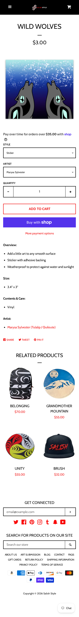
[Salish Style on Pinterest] (32, 523)
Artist (7, 163)
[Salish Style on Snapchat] (55, 523)
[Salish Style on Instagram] (39, 523)
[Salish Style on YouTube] (63, 523)
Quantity (9, 183)
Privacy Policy (28, 564)
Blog (47, 554)
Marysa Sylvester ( (31, 327)
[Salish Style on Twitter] (16, 523)
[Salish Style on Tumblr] (47, 523)
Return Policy (34, 559)
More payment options (39, 233)
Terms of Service (52, 564)
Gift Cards (14, 559)
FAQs (71, 554)
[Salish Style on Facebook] (24, 523)
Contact (59, 554)
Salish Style (49, 593)
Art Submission (30, 554)
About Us (11, 554)
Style (6, 144)
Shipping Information (60, 559)
